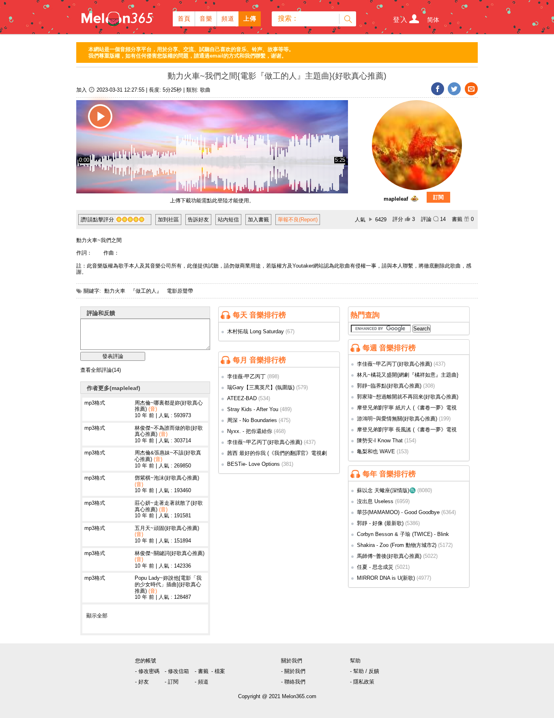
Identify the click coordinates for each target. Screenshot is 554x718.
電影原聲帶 (180, 291)
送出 (347, 18)
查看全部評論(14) (100, 370)
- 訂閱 (171, 682)
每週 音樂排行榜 (389, 348)
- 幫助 (357, 671)
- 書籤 (201, 671)
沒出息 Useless (375, 501)
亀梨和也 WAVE (376, 451)
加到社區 (168, 219)
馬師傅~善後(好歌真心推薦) (389, 556)
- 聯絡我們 (293, 682)
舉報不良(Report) (298, 219)
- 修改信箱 (177, 671)
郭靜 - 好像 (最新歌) (380, 523)
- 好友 (142, 682)
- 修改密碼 (147, 671)
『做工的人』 (146, 291)
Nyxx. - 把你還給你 (249, 431)
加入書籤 (258, 219)
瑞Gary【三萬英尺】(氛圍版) (260, 387)
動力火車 (114, 291)
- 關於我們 (293, 671)
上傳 (250, 18)
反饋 (374, 671)
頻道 (228, 18)
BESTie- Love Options (253, 464)
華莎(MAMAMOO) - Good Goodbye (398, 512)
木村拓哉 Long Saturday (255, 331)
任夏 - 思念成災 (375, 567)
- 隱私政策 (362, 682)
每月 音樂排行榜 (259, 360)
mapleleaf (396, 199)
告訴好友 (198, 219)
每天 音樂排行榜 (259, 315)
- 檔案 (218, 671)
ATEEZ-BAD (242, 398)
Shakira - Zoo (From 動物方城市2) (396, 545)
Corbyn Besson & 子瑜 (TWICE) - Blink (403, 534)
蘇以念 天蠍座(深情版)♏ (386, 490)
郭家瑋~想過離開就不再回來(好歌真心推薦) (407, 397)
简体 (433, 19)
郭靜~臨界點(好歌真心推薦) (389, 386)
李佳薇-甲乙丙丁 (246, 376)
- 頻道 (201, 682)
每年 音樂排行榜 (389, 474)
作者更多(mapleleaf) (113, 388)
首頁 (184, 18)
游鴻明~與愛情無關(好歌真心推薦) (397, 419)
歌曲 (205, 90)
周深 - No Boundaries (252, 420)
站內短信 (228, 219)
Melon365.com (116, 17)
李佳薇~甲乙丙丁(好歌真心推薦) (264, 442)
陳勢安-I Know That (380, 440)
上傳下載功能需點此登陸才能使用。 (212, 200)
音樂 (206, 18)
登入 (400, 19)
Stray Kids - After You (252, 409)
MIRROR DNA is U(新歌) (386, 578)
